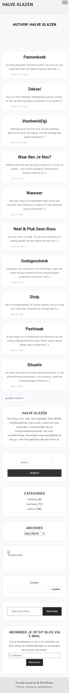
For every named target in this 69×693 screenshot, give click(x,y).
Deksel (34, 89)
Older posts (14, 398)
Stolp (34, 297)
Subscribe (52, 611)
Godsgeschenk (34, 261)
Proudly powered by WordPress (34, 682)
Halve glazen (17, 4)
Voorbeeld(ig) (34, 121)
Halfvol (31, 509)
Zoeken (34, 582)
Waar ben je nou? (34, 157)
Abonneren (34, 662)
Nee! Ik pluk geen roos (34, 229)
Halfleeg (32, 499)
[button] (65, 3)
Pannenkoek (34, 57)
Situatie (34, 365)
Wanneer (34, 193)
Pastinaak (34, 329)
